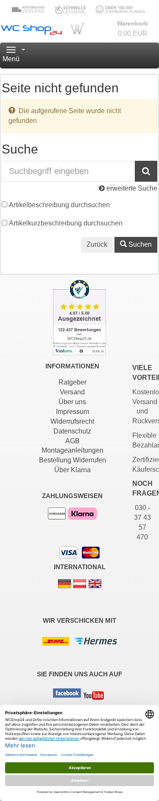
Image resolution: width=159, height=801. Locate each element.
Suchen (139, 244)
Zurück (96, 244)
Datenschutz (72, 431)
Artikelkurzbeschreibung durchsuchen (66, 223)
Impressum (72, 411)
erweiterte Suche (131, 188)
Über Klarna (72, 469)
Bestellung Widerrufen (72, 460)
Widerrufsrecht (72, 421)
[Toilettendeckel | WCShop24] (31, 28)
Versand (72, 392)
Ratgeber (72, 382)
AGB (72, 441)
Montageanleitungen (72, 450)
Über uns (72, 401)
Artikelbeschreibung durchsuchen (59, 204)
